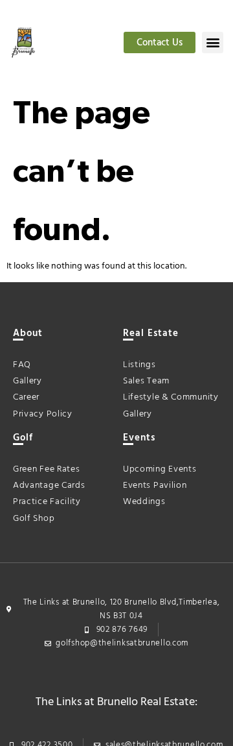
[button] (212, 42)
